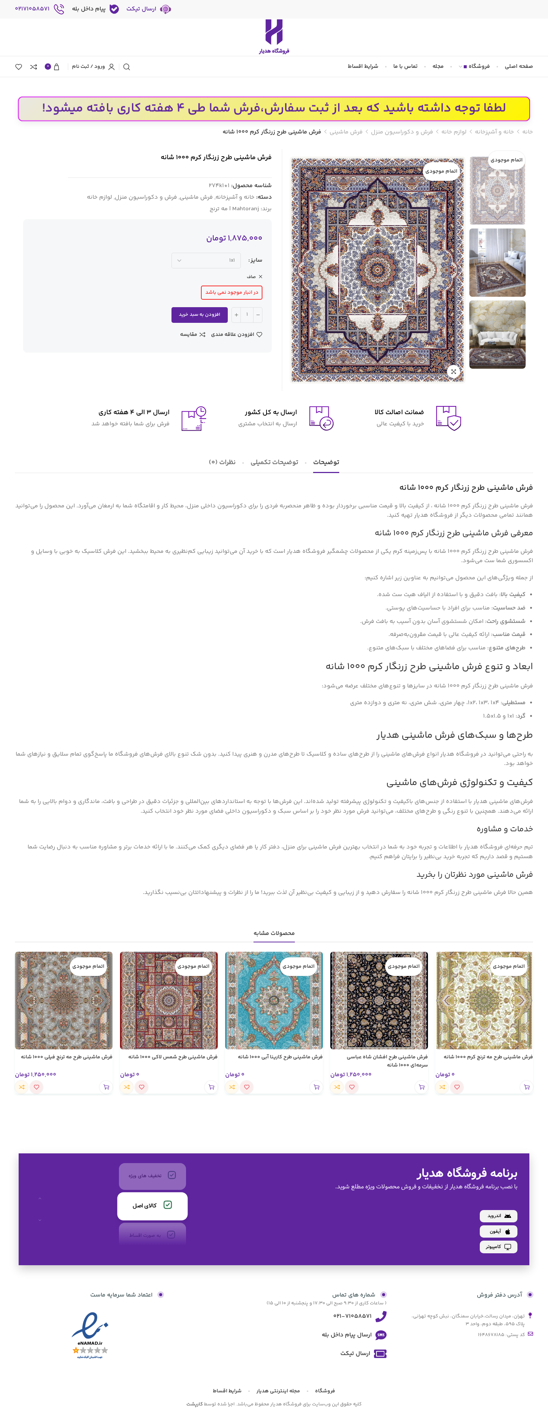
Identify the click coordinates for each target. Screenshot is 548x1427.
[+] (236, 315)
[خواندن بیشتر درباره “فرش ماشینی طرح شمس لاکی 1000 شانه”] (211, 1087)
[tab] (326, 463)
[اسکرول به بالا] (40, 1198)
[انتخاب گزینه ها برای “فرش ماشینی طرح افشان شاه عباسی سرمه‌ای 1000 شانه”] (421, 1087)
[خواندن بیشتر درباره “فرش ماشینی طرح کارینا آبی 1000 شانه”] (316, 1087)
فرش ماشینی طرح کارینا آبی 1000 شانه (280, 1057)
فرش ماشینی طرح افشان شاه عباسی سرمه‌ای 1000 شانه (387, 1061)
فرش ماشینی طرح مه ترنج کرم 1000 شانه (488, 1057)
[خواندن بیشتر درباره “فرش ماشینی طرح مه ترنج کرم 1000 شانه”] (526, 1087)
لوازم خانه (454, 132)
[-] (257, 315)
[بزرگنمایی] (453, 371)
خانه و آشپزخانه (494, 132)
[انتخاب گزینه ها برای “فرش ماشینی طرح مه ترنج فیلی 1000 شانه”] (106, 1087)
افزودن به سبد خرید (199, 314)
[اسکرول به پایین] (40, 1220)
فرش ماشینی (346, 132)
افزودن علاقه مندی (232, 334)
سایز (256, 261)
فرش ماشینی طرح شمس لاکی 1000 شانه (173, 1057)
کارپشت (194, 1404)
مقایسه (188, 334)
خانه (527, 132)
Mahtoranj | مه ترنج (234, 209)
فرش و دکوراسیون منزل (402, 132)
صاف (252, 277)
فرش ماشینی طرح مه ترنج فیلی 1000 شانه (67, 1057)
